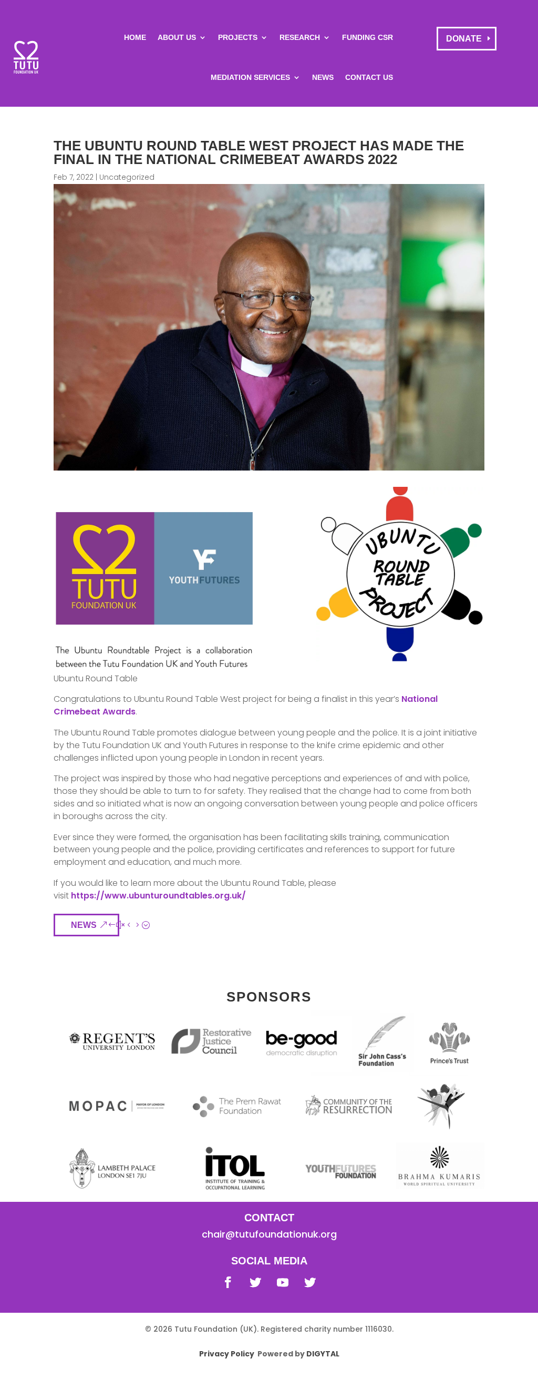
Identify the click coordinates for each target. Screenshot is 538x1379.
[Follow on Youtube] (282, 1282)
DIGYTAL (322, 1354)
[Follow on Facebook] (228, 1282)
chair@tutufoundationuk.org (269, 1234)
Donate (464, 38)
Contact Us (369, 77)
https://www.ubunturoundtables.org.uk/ (158, 896)
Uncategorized (126, 177)
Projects (237, 37)
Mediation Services (250, 77)
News (323, 77)
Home (135, 37)
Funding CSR (367, 37)
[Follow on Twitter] (255, 1282)
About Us (177, 37)
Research (300, 37)
